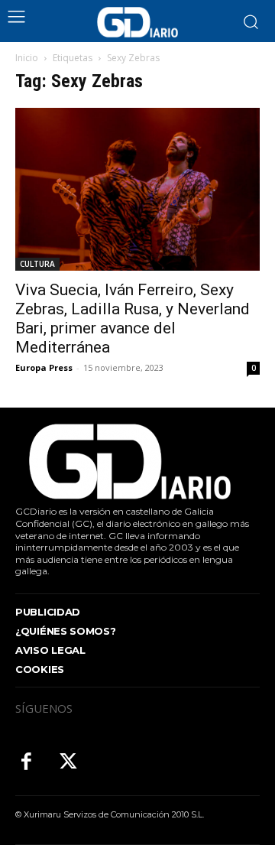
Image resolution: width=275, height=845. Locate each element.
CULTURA (37, 263)
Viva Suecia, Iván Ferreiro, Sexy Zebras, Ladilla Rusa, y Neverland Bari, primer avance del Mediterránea (132, 318)
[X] (68, 763)
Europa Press (44, 367)
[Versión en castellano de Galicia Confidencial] (137, 22)
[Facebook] (26, 763)
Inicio (26, 57)
